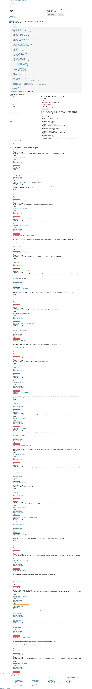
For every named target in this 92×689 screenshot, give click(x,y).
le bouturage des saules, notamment (21, 87)
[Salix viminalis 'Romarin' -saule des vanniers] (22, 200)
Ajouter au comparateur (17, 161)
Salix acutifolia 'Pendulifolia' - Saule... (20, 242)
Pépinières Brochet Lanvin (14, 20)
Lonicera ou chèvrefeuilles (19, 681)
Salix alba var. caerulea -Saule (19, 418)
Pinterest (27, 140)
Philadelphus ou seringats (19, 680)
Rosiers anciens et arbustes (22, 63)
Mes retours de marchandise (55, 679)
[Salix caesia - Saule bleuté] (18, 620)
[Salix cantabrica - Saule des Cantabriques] (21, 637)
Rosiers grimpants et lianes (22, 64)
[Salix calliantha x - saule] (26, 100)
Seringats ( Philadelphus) (19, 54)
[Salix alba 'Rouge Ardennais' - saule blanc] (21, 392)
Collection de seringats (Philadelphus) (21, 36)
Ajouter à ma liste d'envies (18, 143)
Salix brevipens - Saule (17, 613)
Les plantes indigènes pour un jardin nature (23, 46)
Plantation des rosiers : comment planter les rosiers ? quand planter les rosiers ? (30, 84)
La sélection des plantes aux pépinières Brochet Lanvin (25, 31)
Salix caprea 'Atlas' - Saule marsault (20, 663)
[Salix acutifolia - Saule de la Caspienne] (21, 252)
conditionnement (44, 100)
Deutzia (15, 49)
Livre (15, 73)
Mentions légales (35, 684)
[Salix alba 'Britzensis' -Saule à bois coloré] (21, 305)
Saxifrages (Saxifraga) (21, 70)
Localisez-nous (70, 681)
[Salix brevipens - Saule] (18, 606)
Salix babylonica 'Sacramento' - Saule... (20, 560)
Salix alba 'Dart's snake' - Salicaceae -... (21, 330)
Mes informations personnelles (55, 682)
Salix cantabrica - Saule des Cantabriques (21, 644)
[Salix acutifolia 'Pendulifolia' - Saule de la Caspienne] (23, 235)
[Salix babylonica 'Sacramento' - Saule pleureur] (22, 551)
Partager (17, 140)
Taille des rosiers (17, 684)
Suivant (11, 121)
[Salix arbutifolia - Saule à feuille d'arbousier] (22, 445)
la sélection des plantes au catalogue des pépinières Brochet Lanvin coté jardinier (30, 33)
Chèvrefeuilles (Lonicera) (19, 50)
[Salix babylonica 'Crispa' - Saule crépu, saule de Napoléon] (25, 517)
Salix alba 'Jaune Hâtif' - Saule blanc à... (21, 365)
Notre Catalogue (15, 48)
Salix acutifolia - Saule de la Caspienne (20, 260)
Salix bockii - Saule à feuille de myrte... (20, 596)
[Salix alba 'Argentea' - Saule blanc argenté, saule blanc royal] (25, 269)
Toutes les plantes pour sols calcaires (21, 45)
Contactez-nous (35, 681)
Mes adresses (52, 681)
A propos (33, 685)
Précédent (12, 95)
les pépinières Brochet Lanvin (20, 30)
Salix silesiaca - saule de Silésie (19, 157)
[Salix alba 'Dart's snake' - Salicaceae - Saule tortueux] (24, 323)
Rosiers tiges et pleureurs (22, 68)
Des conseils (14, 82)
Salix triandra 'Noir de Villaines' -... (19, 190)
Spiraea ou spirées (17, 677)
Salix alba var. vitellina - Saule (19, 435)
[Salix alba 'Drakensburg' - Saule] (19, 340)
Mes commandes (52, 677)
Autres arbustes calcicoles (19, 58)
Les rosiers (16, 41)
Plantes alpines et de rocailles (20, 69)
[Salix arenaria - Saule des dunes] (20, 464)
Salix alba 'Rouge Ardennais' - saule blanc (21, 401)
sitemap (33, 686)
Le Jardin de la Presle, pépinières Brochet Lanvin (24, 77)
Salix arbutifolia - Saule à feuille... (19, 454)
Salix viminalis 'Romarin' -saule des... (20, 208)
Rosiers (15, 62)
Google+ (22, 140)
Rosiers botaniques (21, 67)
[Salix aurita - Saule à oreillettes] (19, 482)
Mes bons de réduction (54, 684)
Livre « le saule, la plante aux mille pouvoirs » (23, 44)
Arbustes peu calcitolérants (19, 59)
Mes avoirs (51, 680)
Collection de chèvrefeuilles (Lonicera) (22, 35)
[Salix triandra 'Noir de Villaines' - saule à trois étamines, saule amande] (27, 182)
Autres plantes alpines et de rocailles (24, 72)
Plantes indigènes (17, 74)
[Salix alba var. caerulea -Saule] (19, 410)
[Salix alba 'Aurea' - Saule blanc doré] (20, 288)
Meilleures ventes (35, 680)
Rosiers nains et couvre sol (22, 65)
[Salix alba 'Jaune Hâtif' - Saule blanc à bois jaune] (23, 357)
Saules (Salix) (17, 55)
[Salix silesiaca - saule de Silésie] (19, 149)
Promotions (34, 677)
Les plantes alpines (18, 40)
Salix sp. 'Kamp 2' (16, 175)
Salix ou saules (17, 679)
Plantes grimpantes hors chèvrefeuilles (22, 60)
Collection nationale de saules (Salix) (21, 38)
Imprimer (14, 145)
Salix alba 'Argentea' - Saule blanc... (20, 278)
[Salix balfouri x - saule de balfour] (20, 570)
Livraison (33, 682)
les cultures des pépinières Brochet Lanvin (22, 43)
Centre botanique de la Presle (20, 78)
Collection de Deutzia (18, 34)
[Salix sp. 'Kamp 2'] (17, 167)
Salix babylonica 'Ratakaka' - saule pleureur (21, 541)
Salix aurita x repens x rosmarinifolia (20, 507)
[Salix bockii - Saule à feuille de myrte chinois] (22, 587)
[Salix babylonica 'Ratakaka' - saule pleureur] (22, 534)
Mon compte (50, 676)
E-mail (68, 682)
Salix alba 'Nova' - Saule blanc (19, 382)
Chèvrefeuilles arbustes (21, 52)
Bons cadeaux (15, 88)
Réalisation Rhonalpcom (5, 688)
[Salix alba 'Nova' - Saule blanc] (19, 375)
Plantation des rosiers (18, 685)
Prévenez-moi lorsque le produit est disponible (50, 107)
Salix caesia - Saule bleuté (18, 627)
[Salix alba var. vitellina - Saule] (19, 428)
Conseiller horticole (15, 79)
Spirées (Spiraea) (17, 57)
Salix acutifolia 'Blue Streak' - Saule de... (21, 225)
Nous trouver (14, 89)
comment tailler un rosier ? (19, 85)
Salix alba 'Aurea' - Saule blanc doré (20, 296)
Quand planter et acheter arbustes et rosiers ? (23, 83)
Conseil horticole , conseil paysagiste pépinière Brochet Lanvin (26, 80)
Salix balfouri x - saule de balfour (19, 577)
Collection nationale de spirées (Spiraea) (22, 39)
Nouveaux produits (35, 679)
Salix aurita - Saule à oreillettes (19, 490)
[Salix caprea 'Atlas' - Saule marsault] (20, 654)
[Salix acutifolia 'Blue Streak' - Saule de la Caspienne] (23, 218)
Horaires (35, 21)
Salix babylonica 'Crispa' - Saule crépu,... (21, 524)
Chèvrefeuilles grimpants (22, 53)
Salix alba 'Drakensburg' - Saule (19, 347)
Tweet (12, 140)
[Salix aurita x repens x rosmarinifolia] (20, 499)
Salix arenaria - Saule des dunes (19, 472)
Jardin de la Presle (15, 75)
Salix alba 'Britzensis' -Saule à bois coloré (21, 313)
